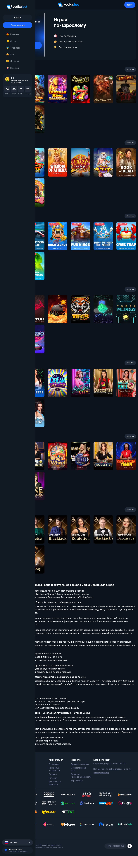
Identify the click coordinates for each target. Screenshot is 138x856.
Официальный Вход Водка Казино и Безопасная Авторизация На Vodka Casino (50, 597)
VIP (12, 54)
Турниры (15, 47)
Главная (14, 34)
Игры (12, 41)
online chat (114, 769)
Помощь (14, 68)
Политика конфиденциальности (80, 775)
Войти (129, 4)
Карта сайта (77, 780)
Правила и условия (80, 764)
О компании (54, 764)
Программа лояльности (54, 769)
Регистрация (18, 25)
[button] (17, 842)
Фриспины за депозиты (55, 783)
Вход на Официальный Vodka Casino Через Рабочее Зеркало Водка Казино (48, 594)
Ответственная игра (78, 769)
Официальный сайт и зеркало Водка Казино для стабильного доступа (45, 590)
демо (57, 96)
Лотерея (14, 61)
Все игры (130, 69)
